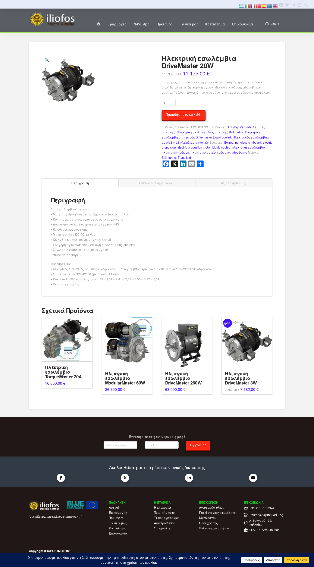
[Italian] (247, 5)
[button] (47, 60)
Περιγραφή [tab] (80, 183)
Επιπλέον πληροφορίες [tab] (157, 183)
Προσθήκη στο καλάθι (183, 114)
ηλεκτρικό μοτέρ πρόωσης (210, 152)
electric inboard (250, 142)
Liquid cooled (221, 147)
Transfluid (184, 157)
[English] (275, 5)
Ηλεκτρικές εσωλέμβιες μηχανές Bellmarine (210, 132)
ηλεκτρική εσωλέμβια (248, 147)
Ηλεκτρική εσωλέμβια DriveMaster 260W (183, 378)
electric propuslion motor (194, 147)
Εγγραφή (198, 444)
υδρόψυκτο (239, 152)
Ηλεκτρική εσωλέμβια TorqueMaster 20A (63, 372)
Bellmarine (231, 142)
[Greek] (242, 5)
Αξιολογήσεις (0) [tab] (233, 183)
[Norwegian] (258, 5)
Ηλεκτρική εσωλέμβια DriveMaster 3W (241, 378)
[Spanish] (264, 5)
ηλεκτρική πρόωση (175, 152)
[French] (253, 5)
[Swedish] (270, 5)
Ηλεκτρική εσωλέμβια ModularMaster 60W (125, 378)
